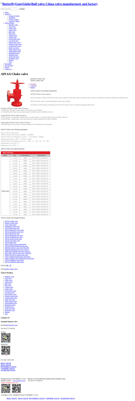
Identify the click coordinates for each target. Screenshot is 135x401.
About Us (8, 14)
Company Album (14, 21)
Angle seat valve (14, 57)
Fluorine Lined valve (15, 44)
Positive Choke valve (11, 223)
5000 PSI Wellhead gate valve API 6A (17, 249)
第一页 (9, 265)
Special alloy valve (14, 42)
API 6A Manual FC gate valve (14, 230)
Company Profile (14, 16)
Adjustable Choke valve (12, 226)
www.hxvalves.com (19, 380)
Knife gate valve (14, 48)
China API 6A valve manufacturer (15, 244)
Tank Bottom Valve (15, 51)
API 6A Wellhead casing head (14, 260)
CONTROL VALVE (8, 368)
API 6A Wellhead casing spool (14, 262)
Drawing (33, 84)
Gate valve (12, 26)
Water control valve (15, 49)
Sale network (9, 65)
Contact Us (8, 69)
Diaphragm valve (14, 53)
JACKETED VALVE (8, 370)
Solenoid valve (13, 55)
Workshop (12, 18)
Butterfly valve (13, 25)
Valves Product (9, 23)
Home (7, 12)
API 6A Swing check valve (13, 239)
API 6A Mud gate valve (12, 233)
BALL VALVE (6, 363)
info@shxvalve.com (11, 325)
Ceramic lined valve (15, 46)
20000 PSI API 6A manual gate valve (16, 255)
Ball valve (12, 32)
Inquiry (7, 67)
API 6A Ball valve (10, 242)
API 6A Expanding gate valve (14, 232)
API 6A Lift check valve (12, 241)
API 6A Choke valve (11, 221)
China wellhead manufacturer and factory (18, 257)
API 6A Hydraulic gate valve (14, 235)
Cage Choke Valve (11, 225)
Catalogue (33, 86)
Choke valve (13, 37)
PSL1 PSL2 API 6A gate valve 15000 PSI (18, 253)
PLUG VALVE (6, 365)
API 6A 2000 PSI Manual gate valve (16, 246)
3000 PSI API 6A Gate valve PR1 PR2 (17, 248)
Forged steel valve (14, 39)
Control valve (13, 35)
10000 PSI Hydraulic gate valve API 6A (17, 251)
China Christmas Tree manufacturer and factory (19, 258)
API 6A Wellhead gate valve (14, 237)
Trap (10, 62)
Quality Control (13, 19)
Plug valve (12, 34)
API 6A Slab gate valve (12, 228)
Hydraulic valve (14, 58)
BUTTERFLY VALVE (8, 367)
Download (8, 64)
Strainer (11, 60)
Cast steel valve (13, 41)
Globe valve (12, 28)
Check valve (13, 30)
